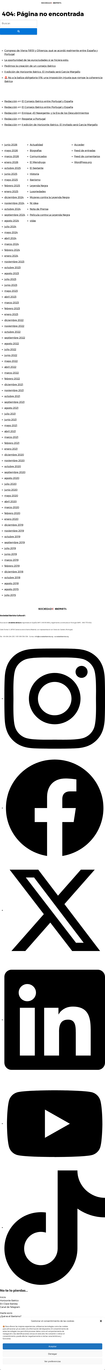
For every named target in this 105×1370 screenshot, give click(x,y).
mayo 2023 (11, 290)
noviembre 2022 (14, 326)
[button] (101, 1321)
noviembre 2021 (14, 390)
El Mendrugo (38, 162)
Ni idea (34, 203)
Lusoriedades (38, 191)
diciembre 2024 (14, 197)
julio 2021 (10, 413)
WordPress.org (83, 162)
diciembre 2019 (13, 524)
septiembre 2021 (14, 402)
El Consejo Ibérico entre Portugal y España (47, 101)
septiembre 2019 (14, 542)
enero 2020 (11, 519)
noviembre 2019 (14, 530)
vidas (33, 220)
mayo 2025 (11, 179)
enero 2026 (11, 162)
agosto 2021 (11, 407)
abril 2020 (10, 501)
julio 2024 (10, 226)
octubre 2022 (12, 331)
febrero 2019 (12, 565)
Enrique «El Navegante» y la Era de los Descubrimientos (55, 113)
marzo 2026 (11, 156)
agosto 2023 (11, 273)
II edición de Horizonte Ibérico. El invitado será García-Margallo (42, 71)
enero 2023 (11, 314)
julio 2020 (10, 484)
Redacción (10, 101)
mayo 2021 (10, 425)
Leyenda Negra (39, 185)
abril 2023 (10, 296)
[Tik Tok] (54, 1227)
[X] (54, 910)
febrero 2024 (12, 250)
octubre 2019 (12, 536)
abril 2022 (10, 367)
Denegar (52, 1354)
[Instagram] (54, 698)
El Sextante (36, 168)
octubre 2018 (12, 577)
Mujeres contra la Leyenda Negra (49, 197)
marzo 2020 (11, 507)
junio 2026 (10, 144)
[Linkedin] (54, 1019)
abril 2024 (10, 238)
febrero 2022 (12, 378)
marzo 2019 (11, 560)
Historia (34, 173)
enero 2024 (11, 255)
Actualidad (36, 144)
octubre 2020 (12, 466)
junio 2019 (10, 554)
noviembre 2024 (14, 203)
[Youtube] (54, 1123)
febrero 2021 (11, 443)
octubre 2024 (12, 209)
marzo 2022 (11, 372)
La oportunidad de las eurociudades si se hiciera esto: (36, 60)
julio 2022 (10, 349)
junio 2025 (10, 173)
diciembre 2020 (14, 454)
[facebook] (54, 807)
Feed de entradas (84, 150)
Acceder (79, 144)
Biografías (36, 150)
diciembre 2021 (13, 384)
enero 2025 (11, 191)
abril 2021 (10, 431)
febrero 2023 (12, 308)
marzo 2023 (11, 302)
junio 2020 (11, 489)
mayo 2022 (11, 361)
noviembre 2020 (14, 460)
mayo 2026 (11, 150)
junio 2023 (10, 285)
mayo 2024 (11, 232)
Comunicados (38, 156)
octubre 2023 (12, 267)
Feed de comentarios (87, 156)
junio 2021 (10, 419)
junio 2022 (10, 355)
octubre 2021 (12, 396)
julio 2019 (10, 548)
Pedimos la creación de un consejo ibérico (30, 65)
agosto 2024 (11, 220)
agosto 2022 (11, 343)
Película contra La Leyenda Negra (50, 214)
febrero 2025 (12, 185)
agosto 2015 (11, 589)
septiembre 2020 (14, 472)
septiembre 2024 (14, 214)
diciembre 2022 (14, 320)
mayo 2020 (11, 495)
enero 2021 (11, 448)
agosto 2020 (11, 478)
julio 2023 (10, 279)
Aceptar (53, 1346)
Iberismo (35, 179)
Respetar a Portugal (34, 118)
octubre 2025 (12, 168)
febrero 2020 (12, 513)
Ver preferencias (52, 1361)
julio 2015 (10, 595)
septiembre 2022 (14, 337)
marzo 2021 (11, 437)
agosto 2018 (11, 583)
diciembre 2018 (13, 571)
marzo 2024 (11, 244)
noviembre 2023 (14, 261)
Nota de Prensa (39, 209)
